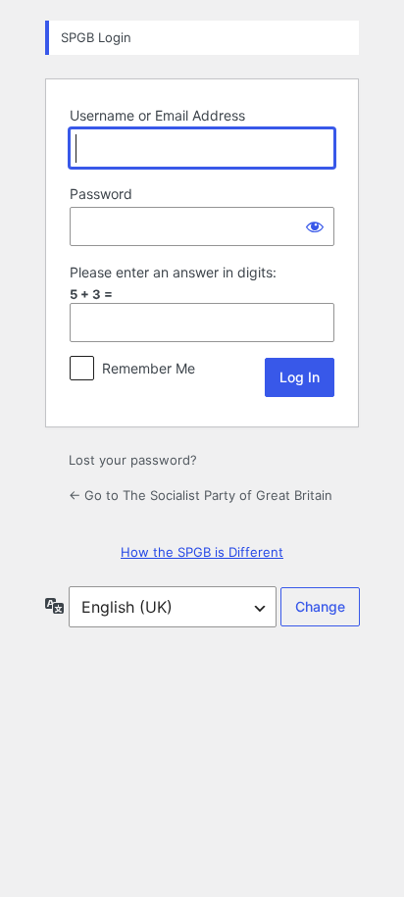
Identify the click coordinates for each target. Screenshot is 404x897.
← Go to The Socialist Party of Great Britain (200, 495)
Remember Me (148, 368)
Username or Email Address (157, 115)
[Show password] (314, 226)
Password (101, 193)
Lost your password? (133, 460)
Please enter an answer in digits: (173, 272)
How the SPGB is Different (202, 552)
